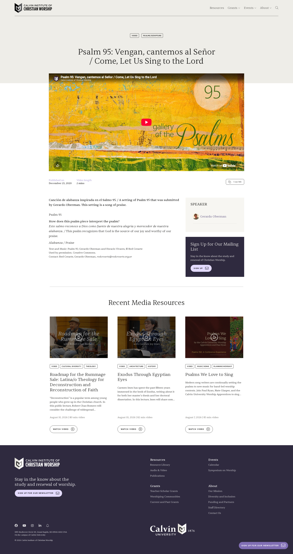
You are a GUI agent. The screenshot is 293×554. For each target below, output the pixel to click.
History (152, 366)
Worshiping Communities (165, 496)
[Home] (33, 8)
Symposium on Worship (222, 470)
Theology (91, 366)
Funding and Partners (221, 502)
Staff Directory (216, 507)
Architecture (136, 366)
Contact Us (214, 513)
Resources (217, 8)
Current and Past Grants (164, 502)
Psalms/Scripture (152, 35)
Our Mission (215, 491)
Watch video (61, 429)
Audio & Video (158, 470)
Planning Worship (222, 366)
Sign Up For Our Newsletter (260, 545)
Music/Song (203, 366)
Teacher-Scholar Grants (164, 491)
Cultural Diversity (71, 366)
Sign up (198, 268)
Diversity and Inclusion (221, 496)
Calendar (213, 464)
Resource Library (160, 464)
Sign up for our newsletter (35, 493)
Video (134, 35)
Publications (157, 475)
